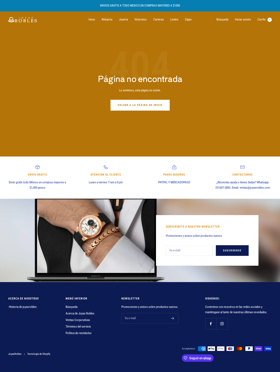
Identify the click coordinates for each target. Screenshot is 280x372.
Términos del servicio (78, 326)
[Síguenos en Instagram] (222, 323)
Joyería (123, 19)
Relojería (107, 19)
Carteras (158, 19)
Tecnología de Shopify (38, 353)
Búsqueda (222, 19)
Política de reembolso (79, 333)
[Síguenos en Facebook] (210, 323)
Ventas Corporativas (78, 320)
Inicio (92, 19)
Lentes (174, 19)
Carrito (263, 19)
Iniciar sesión (243, 19)
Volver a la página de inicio (140, 105)
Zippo (188, 19)
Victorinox (140, 19)
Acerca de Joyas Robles (80, 313)
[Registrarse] (172, 318)
